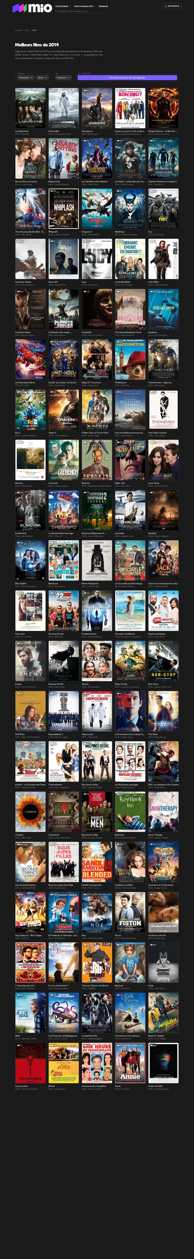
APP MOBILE (173, 6)
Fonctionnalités (83, 6)
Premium (103, 6)
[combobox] (83, 11)
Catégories (61, 6)
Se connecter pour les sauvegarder (127, 77)
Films (27, 30)
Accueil (18, 30)
